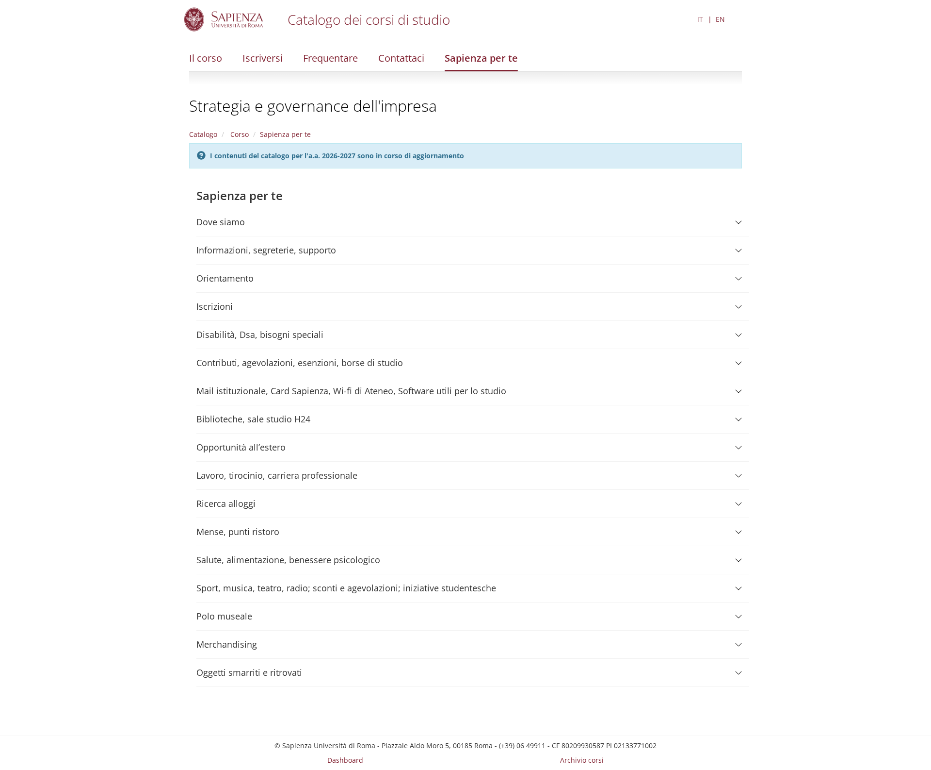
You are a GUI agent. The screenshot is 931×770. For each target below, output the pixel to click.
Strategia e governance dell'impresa (313, 105)
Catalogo (203, 134)
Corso (238, 134)
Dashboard (345, 760)
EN (720, 19)
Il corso (205, 58)
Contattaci (401, 58)
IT (700, 19)
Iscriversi (262, 58)
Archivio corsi (582, 760)
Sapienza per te (481, 58)
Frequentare (330, 58)
